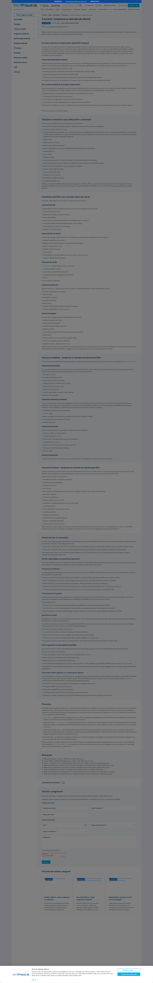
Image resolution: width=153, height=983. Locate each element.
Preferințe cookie (127, 970)
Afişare (34, 980)
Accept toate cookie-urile (129, 974)
